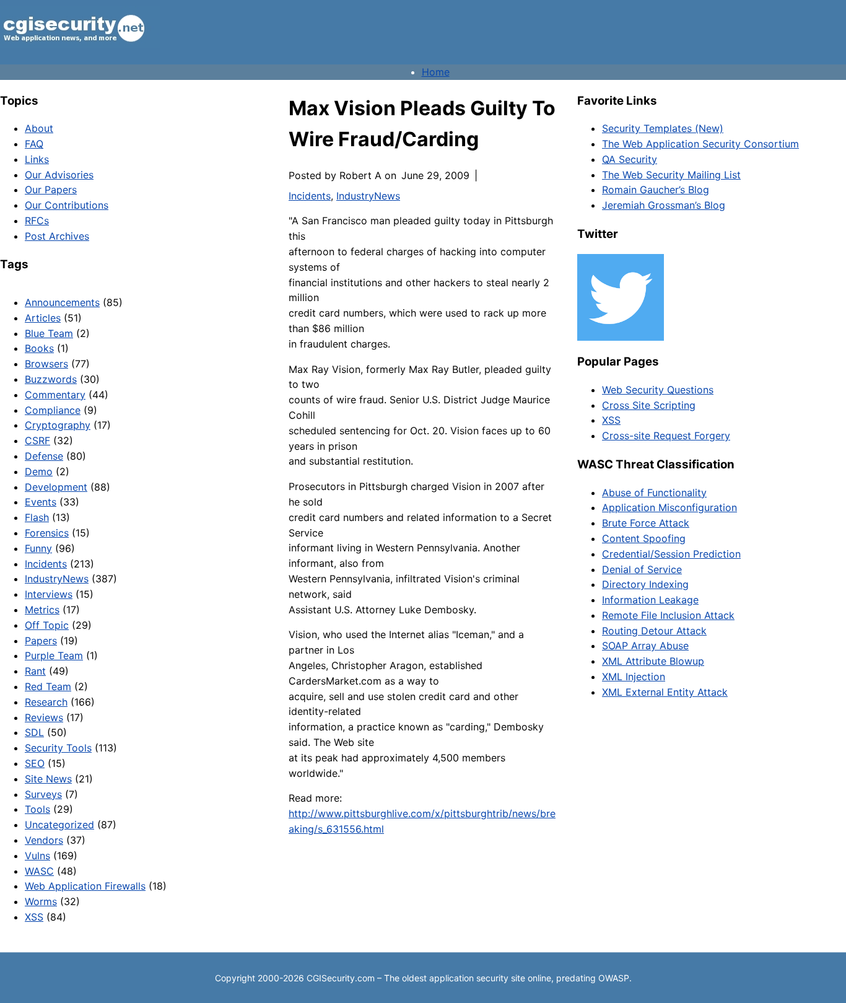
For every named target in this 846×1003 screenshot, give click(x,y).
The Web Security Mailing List (671, 175)
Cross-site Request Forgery (666, 435)
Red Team (48, 686)
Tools (37, 809)
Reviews (44, 717)
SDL (34, 732)
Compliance (53, 410)
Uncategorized (59, 824)
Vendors (44, 840)
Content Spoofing (644, 538)
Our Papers (51, 189)
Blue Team (49, 333)
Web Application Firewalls (85, 886)
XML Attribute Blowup (653, 661)
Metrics (42, 609)
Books (39, 348)
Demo (39, 471)
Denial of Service (642, 569)
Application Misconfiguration (669, 507)
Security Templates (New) (662, 128)
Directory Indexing (645, 584)
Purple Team (54, 655)
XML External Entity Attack (665, 692)
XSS (34, 917)
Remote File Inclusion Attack (668, 615)
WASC (39, 871)
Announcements (62, 302)
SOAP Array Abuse (645, 645)
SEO (35, 763)
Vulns (37, 855)
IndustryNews (57, 578)
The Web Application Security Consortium (700, 144)
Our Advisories (59, 175)
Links (37, 159)
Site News (48, 779)
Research (46, 702)
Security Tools (58, 748)
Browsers (46, 363)
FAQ (34, 144)
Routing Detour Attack (654, 630)
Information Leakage (650, 599)
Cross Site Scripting (649, 405)
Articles (43, 318)
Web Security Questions (657, 389)
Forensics (47, 533)
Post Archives (57, 236)
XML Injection (633, 676)
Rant (35, 671)
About (39, 128)
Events (40, 502)
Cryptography (57, 425)
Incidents (46, 564)
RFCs (37, 220)
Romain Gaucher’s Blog (655, 189)
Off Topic (47, 625)
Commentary (55, 394)
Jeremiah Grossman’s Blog (663, 205)
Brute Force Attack (645, 523)
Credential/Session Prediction (671, 554)
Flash (37, 517)
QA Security (629, 159)
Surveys (43, 794)
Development (56, 487)
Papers (41, 640)
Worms (41, 901)
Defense (44, 456)
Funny (38, 548)
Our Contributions (66, 205)
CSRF (37, 440)
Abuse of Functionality (654, 492)
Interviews (48, 594)
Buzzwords (51, 379)
